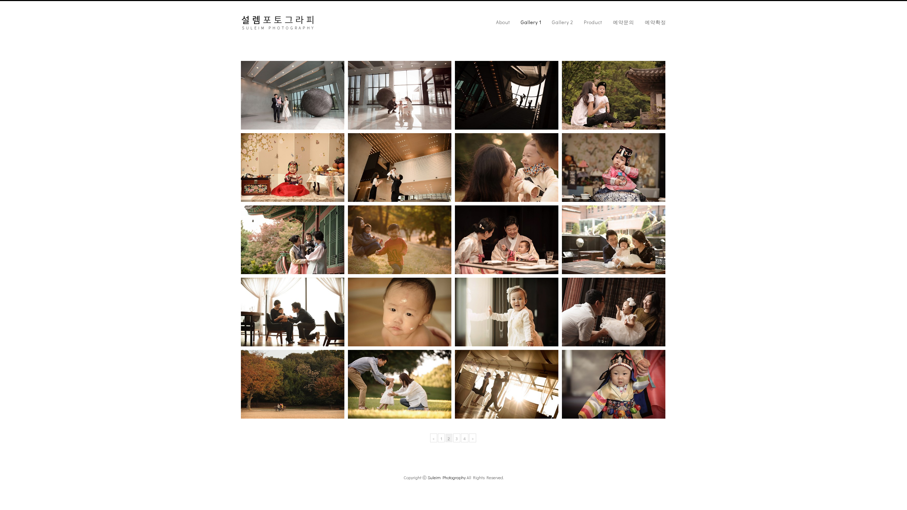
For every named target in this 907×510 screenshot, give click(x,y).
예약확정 (655, 22)
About (503, 22)
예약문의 (623, 22)
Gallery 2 (562, 22)
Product (593, 22)
